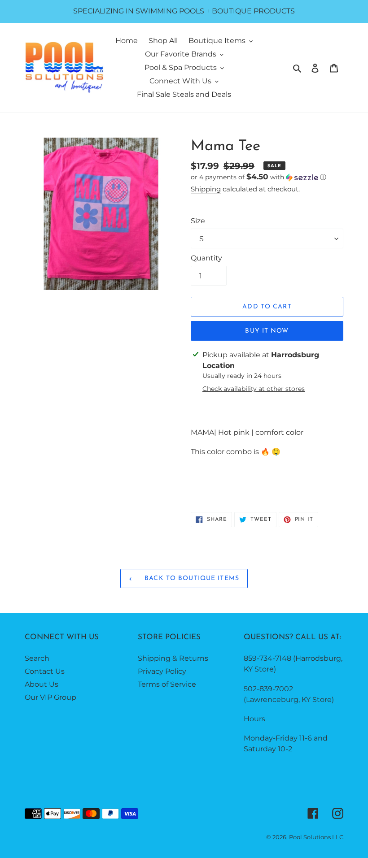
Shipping (206, 189)
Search (37, 658)
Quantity (206, 258)
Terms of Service (167, 684)
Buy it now (267, 331)
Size (198, 221)
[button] (258, 177)
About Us (41, 684)
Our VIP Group (50, 697)
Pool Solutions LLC (316, 837)
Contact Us (45, 671)
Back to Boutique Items (190, 578)
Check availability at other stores (253, 389)
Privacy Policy (162, 671)
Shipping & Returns (173, 658)
